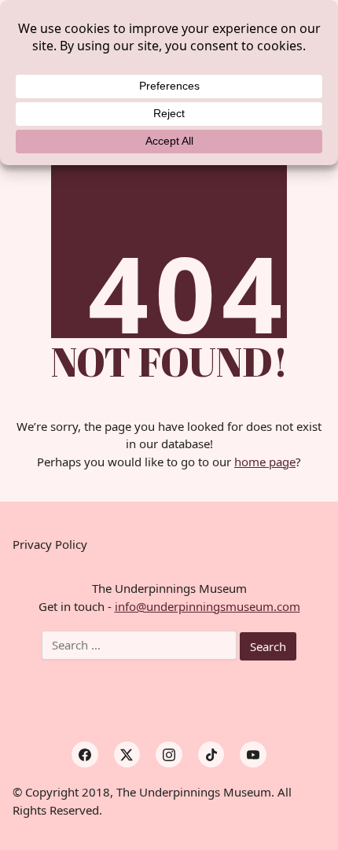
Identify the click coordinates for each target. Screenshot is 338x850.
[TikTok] (211, 754)
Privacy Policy (50, 544)
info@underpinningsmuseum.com (207, 606)
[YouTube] (253, 754)
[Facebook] (85, 754)
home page (265, 461)
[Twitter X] (127, 754)
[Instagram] (169, 754)
